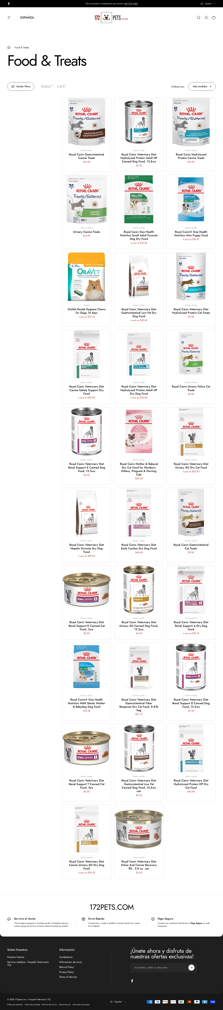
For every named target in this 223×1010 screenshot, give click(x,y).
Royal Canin (86, 150)
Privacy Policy (66, 972)
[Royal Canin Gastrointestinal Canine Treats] (86, 122)
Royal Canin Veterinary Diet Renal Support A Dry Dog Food (191, 625)
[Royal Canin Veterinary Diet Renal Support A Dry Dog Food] (191, 590)
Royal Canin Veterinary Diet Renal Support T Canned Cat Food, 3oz (86, 784)
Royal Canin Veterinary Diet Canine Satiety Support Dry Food (86, 390)
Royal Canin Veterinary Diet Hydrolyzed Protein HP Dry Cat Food (191, 784)
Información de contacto (81, 1004)
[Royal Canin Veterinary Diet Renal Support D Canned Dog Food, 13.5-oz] (191, 667)
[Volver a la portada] (8, 47)
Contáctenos (66, 957)
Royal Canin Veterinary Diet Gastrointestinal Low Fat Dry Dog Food (138, 312)
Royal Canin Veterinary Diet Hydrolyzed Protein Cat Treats (191, 311)
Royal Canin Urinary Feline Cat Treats (191, 388)
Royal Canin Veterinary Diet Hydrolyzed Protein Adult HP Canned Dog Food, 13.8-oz (138, 158)
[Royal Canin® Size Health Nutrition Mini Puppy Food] (191, 199)
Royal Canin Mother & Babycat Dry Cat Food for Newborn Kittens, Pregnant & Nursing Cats (139, 469)
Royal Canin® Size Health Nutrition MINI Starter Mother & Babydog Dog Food (86, 703)
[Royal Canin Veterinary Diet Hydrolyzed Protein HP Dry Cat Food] (191, 748)
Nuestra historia (15, 957)
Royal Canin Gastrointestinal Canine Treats (86, 156)
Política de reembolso (15, 1004)
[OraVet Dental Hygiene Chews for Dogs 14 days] (86, 276)
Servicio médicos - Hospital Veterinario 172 (28, 963)
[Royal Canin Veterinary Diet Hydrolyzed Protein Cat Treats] (191, 276)
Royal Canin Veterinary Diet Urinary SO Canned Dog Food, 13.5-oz (138, 625)
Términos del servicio (49, 1004)
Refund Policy (66, 967)
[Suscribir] (191, 968)
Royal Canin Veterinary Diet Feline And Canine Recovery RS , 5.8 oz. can (139, 865)
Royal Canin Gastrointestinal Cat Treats (191, 546)
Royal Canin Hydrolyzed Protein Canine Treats (191, 156)
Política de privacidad (32, 1004)
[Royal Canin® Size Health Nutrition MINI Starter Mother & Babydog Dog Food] (86, 667)
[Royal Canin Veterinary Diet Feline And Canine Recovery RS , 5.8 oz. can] (139, 829)
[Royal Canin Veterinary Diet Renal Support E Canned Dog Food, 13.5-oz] (86, 431)
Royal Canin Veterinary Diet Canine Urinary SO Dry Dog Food (86, 865)
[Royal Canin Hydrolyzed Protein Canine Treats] (191, 122)
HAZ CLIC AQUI (131, 3)
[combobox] (208, 3)
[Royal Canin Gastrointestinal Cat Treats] (191, 512)
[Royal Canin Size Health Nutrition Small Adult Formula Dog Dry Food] (139, 199)
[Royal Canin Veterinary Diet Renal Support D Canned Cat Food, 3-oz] (86, 590)
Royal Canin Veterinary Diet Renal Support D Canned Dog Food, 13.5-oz (191, 703)
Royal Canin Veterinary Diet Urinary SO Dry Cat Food (191, 465)
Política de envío (65, 1004)
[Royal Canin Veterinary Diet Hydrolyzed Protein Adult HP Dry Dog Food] (139, 354)
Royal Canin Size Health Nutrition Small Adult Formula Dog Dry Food (138, 235)
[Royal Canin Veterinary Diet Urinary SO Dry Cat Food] (191, 431)
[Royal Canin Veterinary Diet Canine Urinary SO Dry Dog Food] (86, 829)
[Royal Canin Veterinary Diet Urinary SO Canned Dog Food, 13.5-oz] (139, 590)
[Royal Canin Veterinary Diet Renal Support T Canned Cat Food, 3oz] (86, 748)
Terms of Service (68, 976)
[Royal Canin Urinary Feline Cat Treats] (191, 354)
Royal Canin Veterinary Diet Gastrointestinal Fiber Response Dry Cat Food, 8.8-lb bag (138, 705)
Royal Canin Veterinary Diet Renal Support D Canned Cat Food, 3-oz (87, 625)
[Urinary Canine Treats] (86, 199)
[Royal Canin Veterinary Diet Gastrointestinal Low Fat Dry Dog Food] (139, 276)
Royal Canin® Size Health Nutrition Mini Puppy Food (191, 233)
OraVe (87, 305)
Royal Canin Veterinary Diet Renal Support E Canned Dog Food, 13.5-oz (86, 467)
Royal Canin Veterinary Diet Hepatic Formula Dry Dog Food (86, 548)
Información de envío (70, 962)
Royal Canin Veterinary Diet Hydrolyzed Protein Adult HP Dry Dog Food (138, 390)
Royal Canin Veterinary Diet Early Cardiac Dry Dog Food (139, 546)
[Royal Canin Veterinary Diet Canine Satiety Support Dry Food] (86, 354)
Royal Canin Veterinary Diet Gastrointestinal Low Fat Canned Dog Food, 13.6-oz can (139, 785)
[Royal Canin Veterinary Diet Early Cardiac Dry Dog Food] (139, 512)
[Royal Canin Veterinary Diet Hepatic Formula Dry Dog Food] (86, 512)
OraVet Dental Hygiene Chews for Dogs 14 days (87, 311)
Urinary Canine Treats (86, 232)
